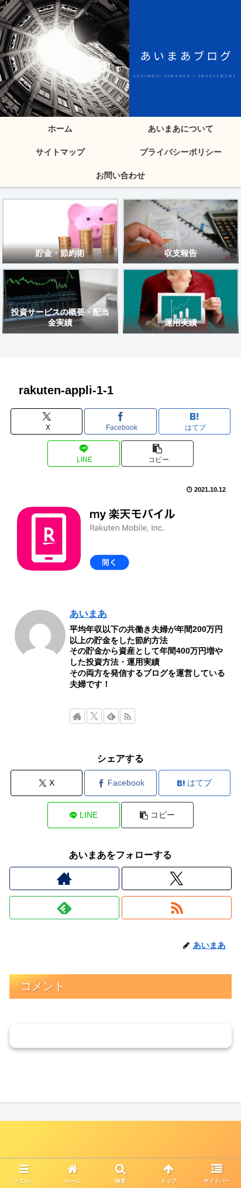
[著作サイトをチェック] (77, 716)
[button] (157, 453)
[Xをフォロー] (94, 716)
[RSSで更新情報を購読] (127, 716)
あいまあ (88, 614)
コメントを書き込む (120, 1035)
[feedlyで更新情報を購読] (111, 716)
